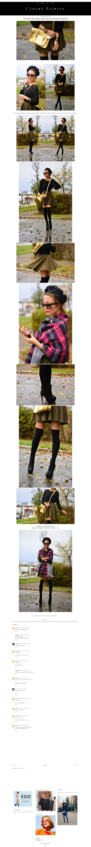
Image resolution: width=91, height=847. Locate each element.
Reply (16, 631)
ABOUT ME (42, 3)
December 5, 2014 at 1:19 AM (24, 725)
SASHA (16, 693)
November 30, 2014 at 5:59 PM (24, 627)
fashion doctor (17, 643)
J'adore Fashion (45, 8)
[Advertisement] (45, 756)
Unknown (17, 627)
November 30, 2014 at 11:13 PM (25, 643)
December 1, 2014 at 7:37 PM (21, 688)
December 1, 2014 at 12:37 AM (25, 651)
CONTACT (52, 3)
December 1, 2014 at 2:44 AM (24, 660)
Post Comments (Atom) (21, 768)
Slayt (46, 619)
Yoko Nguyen (17, 651)
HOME (38, 3)
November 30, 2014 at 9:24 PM (25, 635)
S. (15, 688)
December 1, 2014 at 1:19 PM (23, 677)
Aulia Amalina (17, 698)
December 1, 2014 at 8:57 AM (25, 670)
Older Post (14, 765)
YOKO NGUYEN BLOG (24, 655)
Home (45, 765)
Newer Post (77, 765)
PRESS (48, 3)
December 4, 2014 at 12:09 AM (24, 708)
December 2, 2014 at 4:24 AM (25, 698)
